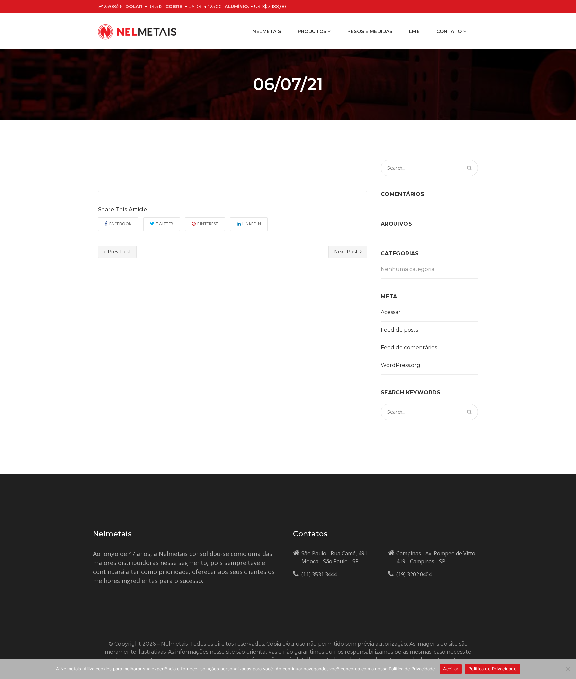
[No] (567, 669)
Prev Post (118, 252)
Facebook (120, 224)
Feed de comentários (409, 347)
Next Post (346, 252)
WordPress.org (400, 365)
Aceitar (450, 668)
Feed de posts (399, 330)
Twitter (164, 224)
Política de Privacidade (492, 668)
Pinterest (207, 224)
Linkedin (251, 224)
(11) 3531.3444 (319, 574)
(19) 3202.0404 (414, 574)
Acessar (391, 312)
